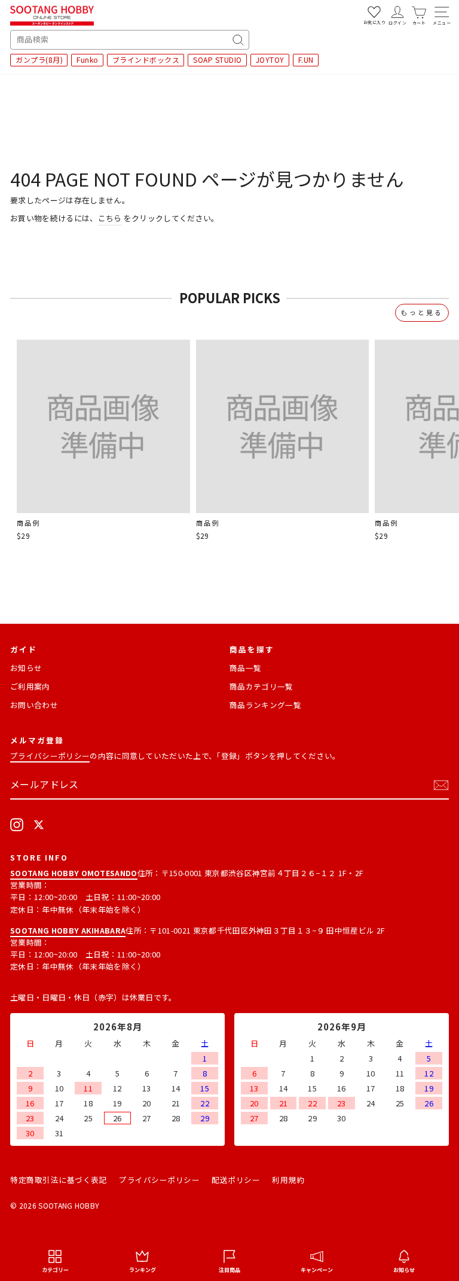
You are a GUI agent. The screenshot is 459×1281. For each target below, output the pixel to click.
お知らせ (26, 667)
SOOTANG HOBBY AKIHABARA (68, 930)
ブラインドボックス (146, 59)
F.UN (306, 59)
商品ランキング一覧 (265, 704)
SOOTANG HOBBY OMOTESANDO (73, 873)
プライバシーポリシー (50, 755)
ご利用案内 (30, 686)
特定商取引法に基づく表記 (58, 1179)
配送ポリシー (236, 1179)
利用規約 (288, 1179)
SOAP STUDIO (217, 59)
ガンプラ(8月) (39, 59)
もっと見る (421, 312)
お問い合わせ (34, 704)
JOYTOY (270, 59)
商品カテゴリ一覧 (261, 686)
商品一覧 (245, 667)
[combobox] (129, 40)
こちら (110, 218)
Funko (87, 59)
